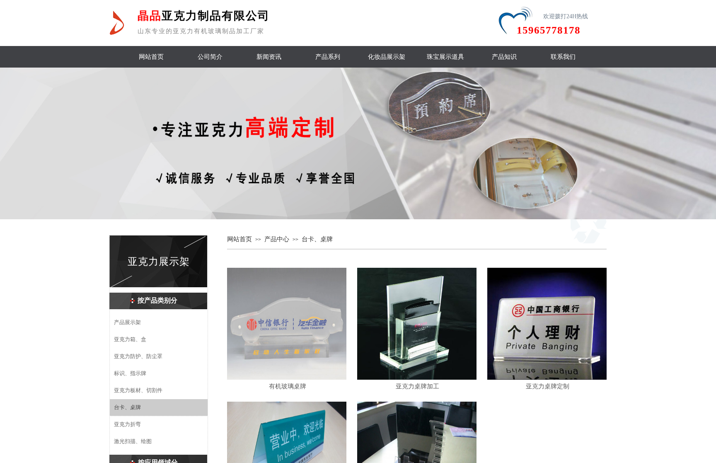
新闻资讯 (268, 56)
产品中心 (276, 239)
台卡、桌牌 (317, 239)
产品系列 (327, 56)
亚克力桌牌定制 (547, 386)
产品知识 (504, 56)
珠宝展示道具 (445, 56)
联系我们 (563, 56)
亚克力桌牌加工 (417, 386)
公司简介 (210, 56)
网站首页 (151, 56)
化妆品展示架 (386, 56)
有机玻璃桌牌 (287, 386)
